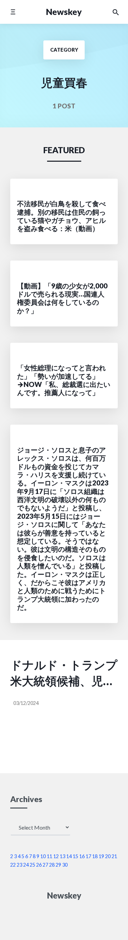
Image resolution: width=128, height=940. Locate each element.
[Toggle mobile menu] (12, 11)
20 (108, 856)
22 (13, 865)
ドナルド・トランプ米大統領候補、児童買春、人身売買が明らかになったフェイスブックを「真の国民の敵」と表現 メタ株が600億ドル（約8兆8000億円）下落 (64, 673)
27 (45, 865)
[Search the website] (116, 12)
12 (56, 856)
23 (19, 865)
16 (82, 856)
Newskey (64, 12)
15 (75, 856)
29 (58, 865)
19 (101, 856)
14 (69, 856)
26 (39, 865)
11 (49, 856)
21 (114, 856)
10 (43, 856)
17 (88, 856)
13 (62, 856)
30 (65, 865)
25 (32, 865)
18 (95, 856)
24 (26, 865)
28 (52, 865)
